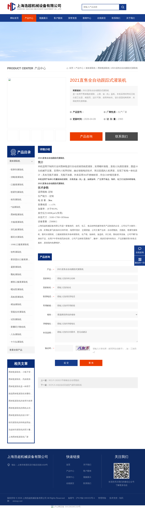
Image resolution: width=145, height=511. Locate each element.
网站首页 (14, 18)
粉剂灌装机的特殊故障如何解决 (21, 422)
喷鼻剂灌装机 (17, 169)
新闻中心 (87, 18)
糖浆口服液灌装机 (19, 282)
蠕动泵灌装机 (17, 289)
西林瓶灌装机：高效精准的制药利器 (21, 379)
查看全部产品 (15, 350)
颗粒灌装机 (16, 274)
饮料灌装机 (16, 252)
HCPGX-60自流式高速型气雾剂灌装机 (65, 385)
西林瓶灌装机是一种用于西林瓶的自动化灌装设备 (21, 386)
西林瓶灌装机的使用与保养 (20, 401)
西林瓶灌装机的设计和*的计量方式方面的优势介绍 (21, 415)
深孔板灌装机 (17, 229)
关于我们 (130, 18)
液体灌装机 (91, 68)
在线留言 (101, 18)
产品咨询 (86, 136)
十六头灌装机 (17, 342)
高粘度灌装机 (17, 297)
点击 (32, 161)
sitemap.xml (17, 501)
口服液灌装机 (17, 184)
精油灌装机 (16, 304)
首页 (71, 68)
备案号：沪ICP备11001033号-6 (81, 498)
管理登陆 (102, 498)
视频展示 (43, 18)
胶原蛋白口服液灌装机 (21, 259)
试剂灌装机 (16, 319)
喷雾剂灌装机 (17, 192)
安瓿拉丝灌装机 (18, 312)
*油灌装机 (15, 207)
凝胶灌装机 (16, 267)
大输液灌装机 (17, 222)
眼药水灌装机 (17, 237)
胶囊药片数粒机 (18, 327)
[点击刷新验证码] (83, 348)
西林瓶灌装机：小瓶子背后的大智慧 (21, 372)
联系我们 (116, 18)
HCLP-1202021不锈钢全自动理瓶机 (64, 380)
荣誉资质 (72, 18)
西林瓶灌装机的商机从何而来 (21, 408)
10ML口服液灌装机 (20, 244)
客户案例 (58, 18)
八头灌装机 (16, 334)
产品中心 (29, 18)
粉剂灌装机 (16, 199)
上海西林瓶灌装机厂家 (18, 437)
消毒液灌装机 (17, 177)
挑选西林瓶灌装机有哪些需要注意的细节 (21, 394)
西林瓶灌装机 (104, 68)
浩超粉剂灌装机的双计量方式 (21, 430)
